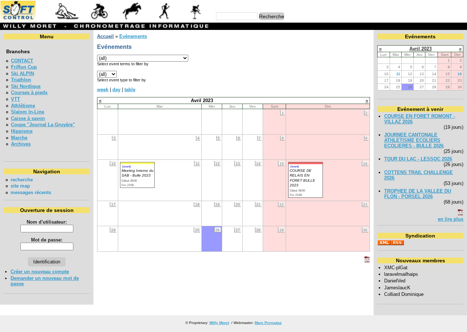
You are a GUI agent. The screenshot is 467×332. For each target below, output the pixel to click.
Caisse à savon (28, 118)
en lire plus (450, 219)
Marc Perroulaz (268, 323)
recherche (22, 179)
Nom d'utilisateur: (47, 222)
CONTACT (22, 60)
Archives (21, 144)
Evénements (133, 36)
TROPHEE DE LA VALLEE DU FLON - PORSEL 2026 (417, 193)
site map (20, 186)
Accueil (105, 36)
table (129, 89)
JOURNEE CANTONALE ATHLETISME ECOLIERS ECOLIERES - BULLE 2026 (414, 140)
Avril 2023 (420, 48)
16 (460, 74)
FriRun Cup (24, 67)
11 (398, 74)
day (116, 89)
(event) (126, 166)
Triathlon (21, 79)
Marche (19, 137)
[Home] (105, 20)
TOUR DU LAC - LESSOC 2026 (418, 159)
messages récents (31, 192)
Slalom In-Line (27, 112)
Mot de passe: (46, 240)
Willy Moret (219, 323)
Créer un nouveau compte (40, 271)
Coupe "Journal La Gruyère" (43, 124)
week (102, 89)
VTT (15, 99)
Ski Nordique (25, 86)
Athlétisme (23, 105)
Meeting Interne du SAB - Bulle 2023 (137, 173)
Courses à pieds (29, 92)
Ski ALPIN (22, 73)
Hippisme (21, 131)
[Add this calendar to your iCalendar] (367, 260)
